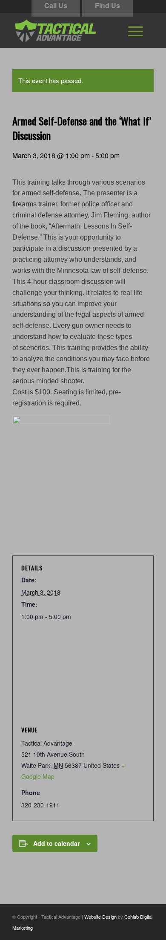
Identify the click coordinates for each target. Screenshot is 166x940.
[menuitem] (135, 30)
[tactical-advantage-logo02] (68, 30)
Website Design (100, 916)
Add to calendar (56, 843)
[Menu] (135, 30)
